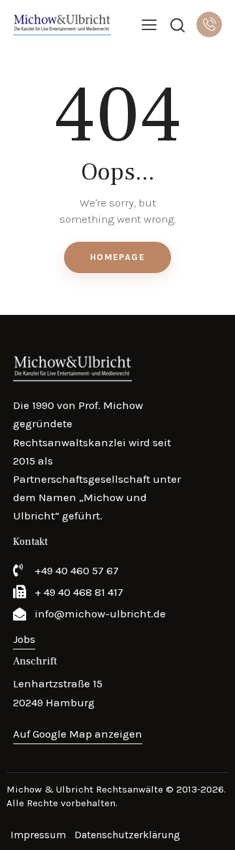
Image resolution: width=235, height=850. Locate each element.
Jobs (24, 639)
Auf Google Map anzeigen (77, 733)
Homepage (117, 257)
